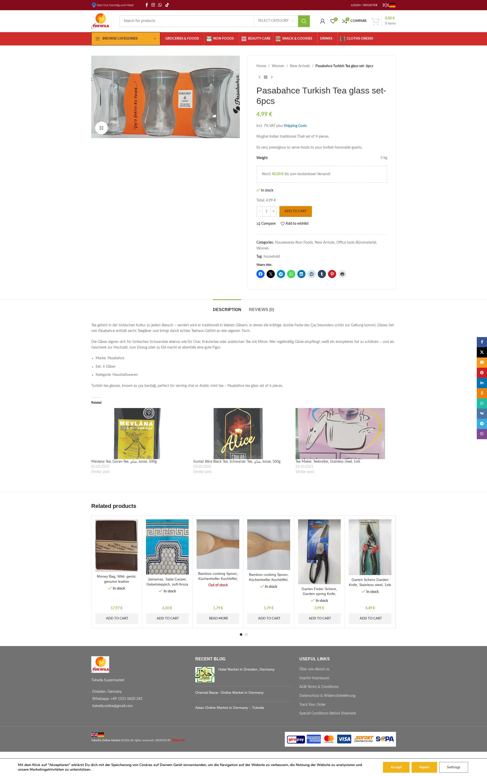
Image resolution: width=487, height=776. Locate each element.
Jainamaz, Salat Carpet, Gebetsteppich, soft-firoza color (167, 584)
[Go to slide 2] (246, 634)
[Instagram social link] (153, 5)
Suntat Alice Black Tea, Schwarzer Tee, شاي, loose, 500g (236, 461)
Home (261, 66)
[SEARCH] (304, 21)
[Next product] (272, 77)
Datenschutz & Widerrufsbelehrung (327, 696)
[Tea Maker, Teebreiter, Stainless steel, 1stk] (344, 433)
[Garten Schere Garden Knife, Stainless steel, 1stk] (370, 547)
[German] (392, 4)
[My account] (323, 21)
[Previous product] (259, 77)
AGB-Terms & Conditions (318, 687)
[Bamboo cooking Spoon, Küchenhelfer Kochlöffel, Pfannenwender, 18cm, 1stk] (218, 544)
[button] (104, 570)
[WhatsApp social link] (160, 5)
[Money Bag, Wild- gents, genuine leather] (116, 545)
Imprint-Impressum (314, 678)
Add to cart (296, 211)
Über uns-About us (314, 669)
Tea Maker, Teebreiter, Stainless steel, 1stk (328, 461)
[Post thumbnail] (204, 674)
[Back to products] (266, 77)
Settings (453, 767)
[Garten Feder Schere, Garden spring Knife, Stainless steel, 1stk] (319, 551)
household (272, 256)
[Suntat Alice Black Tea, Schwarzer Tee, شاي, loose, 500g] (241, 433)
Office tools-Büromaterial (356, 242)
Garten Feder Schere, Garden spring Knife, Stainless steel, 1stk (319, 594)
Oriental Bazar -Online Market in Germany (229, 692)
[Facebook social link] (147, 5)
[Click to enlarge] (101, 128)
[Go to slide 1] (241, 634)
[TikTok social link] (167, 5)
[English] (386, 4)
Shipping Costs (295, 126)
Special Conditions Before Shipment (327, 713)
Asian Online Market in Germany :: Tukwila (229, 708)
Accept (396, 767)
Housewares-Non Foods (294, 242)
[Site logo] (100, 21)
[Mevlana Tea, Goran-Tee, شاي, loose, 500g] (139, 433)
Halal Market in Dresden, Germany (246, 669)
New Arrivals (300, 66)
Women (278, 66)
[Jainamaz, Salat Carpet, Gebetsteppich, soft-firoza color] (167, 547)
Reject (424, 767)
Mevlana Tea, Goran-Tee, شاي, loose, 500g (124, 461)
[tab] (227, 307)
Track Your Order (312, 705)
